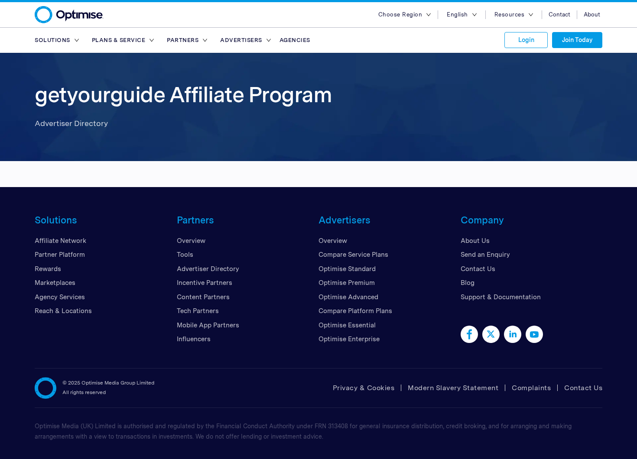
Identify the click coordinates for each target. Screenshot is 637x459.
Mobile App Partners (208, 325)
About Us (475, 241)
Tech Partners (198, 311)
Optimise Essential (347, 325)
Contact (559, 14)
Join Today (577, 39)
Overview (191, 241)
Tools (185, 255)
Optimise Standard (347, 269)
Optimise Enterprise (349, 339)
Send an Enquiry (485, 255)
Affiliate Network (60, 241)
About (592, 14)
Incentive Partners (204, 283)
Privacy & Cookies (364, 388)
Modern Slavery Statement (453, 388)
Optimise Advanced (348, 297)
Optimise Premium (346, 283)
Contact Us (478, 269)
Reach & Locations (63, 311)
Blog (467, 283)
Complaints (531, 388)
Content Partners (203, 297)
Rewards (48, 269)
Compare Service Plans (353, 255)
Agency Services (60, 297)
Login (526, 39)
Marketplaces (55, 283)
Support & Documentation (501, 297)
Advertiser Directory (208, 269)
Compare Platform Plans (355, 311)
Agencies (295, 40)
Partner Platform (60, 255)
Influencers (194, 339)
